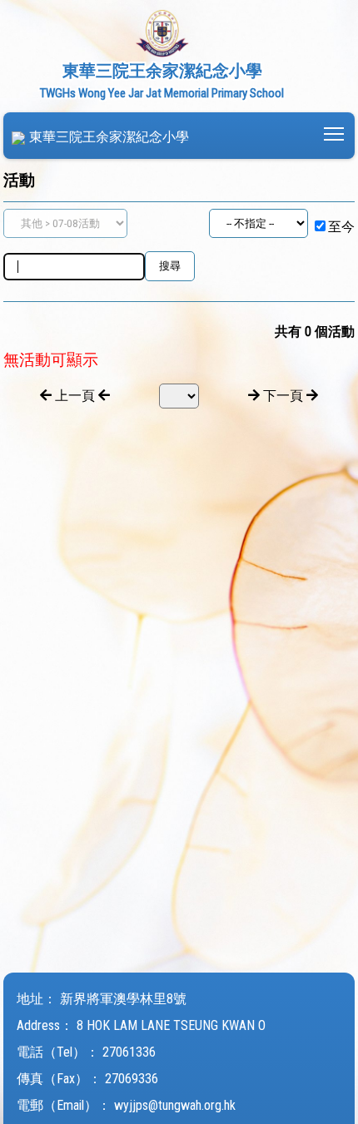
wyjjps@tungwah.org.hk (175, 1105)
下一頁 (283, 396)
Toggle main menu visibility (334, 133)
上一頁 (75, 396)
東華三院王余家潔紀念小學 (109, 137)
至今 (341, 227)
